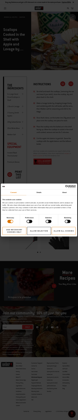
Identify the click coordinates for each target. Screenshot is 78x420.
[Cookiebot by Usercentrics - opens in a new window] (67, 186)
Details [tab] (39, 192)
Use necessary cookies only (14, 231)
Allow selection (39, 231)
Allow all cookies (64, 231)
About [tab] (64, 192)
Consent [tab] (13, 192)
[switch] (29, 221)
